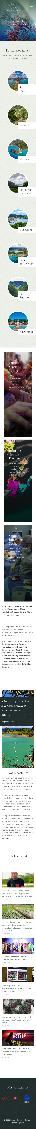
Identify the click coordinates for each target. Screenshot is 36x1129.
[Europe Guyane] (13, 6)
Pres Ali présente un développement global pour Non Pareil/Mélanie (16, 988)
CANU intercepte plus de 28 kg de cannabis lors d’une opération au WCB (17, 1020)
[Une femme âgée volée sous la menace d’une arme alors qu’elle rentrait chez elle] (18, 1038)
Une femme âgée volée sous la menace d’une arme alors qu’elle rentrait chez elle (16, 1052)
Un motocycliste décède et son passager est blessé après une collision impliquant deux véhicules (17, 893)
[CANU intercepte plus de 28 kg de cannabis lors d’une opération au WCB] (18, 1006)
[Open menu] (31, 6)
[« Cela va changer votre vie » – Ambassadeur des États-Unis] (18, 946)
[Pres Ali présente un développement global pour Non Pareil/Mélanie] (18, 974)
